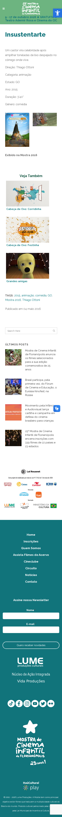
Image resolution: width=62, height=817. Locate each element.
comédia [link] (40, 295)
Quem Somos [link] (31, 548)
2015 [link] (17, 295)
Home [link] (31, 534)
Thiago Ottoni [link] (31, 300)
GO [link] (50, 295)
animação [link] (28, 295)
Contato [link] (31, 581)
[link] (57, 13)
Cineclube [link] (31, 561)
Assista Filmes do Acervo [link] (31, 555)
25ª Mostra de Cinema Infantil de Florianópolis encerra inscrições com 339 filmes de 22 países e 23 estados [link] (40, 439)
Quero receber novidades (31, 645)
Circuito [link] (31, 568)
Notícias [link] (31, 575)
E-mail (31, 624)
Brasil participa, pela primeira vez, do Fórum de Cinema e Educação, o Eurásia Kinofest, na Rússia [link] (41, 387)
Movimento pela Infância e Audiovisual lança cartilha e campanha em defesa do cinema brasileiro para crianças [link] (40, 413)
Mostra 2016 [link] (13, 300)
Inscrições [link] (31, 541)
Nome (31, 610)
